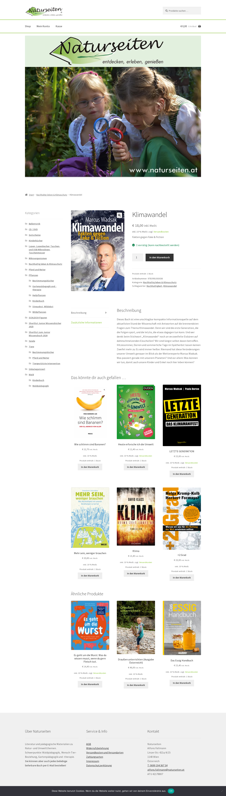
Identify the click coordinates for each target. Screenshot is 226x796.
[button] (119, 215)
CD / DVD (33, 229)
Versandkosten (161, 231)
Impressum (92, 761)
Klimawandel (170, 285)
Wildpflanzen (39, 311)
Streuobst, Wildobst (42, 306)
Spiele (32, 340)
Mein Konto (43, 26)
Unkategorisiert (37, 369)
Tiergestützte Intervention (46, 363)
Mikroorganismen (38, 258)
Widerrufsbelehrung (97, 748)
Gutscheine (35, 234)
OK (171, 791)
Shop (28, 26)
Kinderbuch (38, 300)
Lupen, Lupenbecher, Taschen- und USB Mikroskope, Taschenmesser (44, 249)
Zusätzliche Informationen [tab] (86, 322)
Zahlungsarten (94, 756)
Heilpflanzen (39, 295)
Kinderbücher (36, 240)
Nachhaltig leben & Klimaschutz (51, 194)
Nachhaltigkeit (154, 285)
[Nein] (222, 791)
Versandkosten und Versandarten (104, 752)
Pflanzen (33, 275)
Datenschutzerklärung (99, 765)
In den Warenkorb (159, 257)
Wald (31, 374)
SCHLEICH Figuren (38, 317)
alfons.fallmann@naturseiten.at (165, 769)
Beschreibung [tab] (79, 312)
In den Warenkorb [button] (90, 466)
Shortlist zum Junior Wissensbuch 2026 (39, 334)
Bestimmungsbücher (43, 280)
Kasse (59, 26)
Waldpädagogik (40, 385)
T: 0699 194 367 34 (157, 765)
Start (31, 194)
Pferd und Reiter (37, 269)
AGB (88, 744)
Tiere (31, 346)
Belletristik (34, 223)
